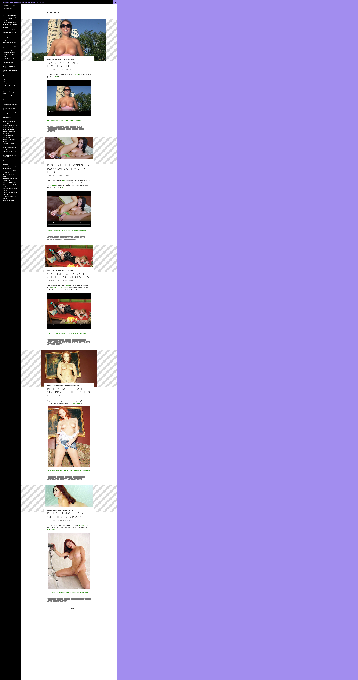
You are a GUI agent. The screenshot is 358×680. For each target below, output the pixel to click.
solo (81, 129)
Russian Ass (59, 385)
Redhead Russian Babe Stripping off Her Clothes (68, 390)
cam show (57, 342)
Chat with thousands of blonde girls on (66, 333)
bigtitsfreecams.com (67, 237)
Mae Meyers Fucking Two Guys (10, 96)
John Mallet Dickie (67, 69)
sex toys (67, 239)
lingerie (75, 342)
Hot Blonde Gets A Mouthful (10, 102)
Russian (75, 129)
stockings (51, 344)
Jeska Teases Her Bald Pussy (9, 182)
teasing (64, 601)
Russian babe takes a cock (9, 52)
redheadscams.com (79, 477)
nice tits (60, 598)
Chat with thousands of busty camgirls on (66, 230)
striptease (51, 131)
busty (79, 126)
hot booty (61, 477)
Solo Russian (70, 59)
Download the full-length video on (64, 120)
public (69, 129)
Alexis (50, 237)
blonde (68, 339)
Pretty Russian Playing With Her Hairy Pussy (65, 515)
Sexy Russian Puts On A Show (10, 85)
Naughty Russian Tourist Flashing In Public (67, 64)
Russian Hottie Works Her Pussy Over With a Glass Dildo (68, 168)
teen (70, 479)
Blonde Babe (51, 270)
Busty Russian (60, 59)
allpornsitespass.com (55, 126)
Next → (73, 609)
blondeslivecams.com (79, 339)
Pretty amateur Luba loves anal (10, 40)
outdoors (61, 129)
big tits (73, 126)
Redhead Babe (51, 385)
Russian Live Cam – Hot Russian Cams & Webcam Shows (23, 2)
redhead (68, 477)
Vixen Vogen (77, 479)
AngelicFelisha (53, 339)
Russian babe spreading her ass (10, 30)
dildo (82, 237)
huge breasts (52, 129)
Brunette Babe (51, 59)
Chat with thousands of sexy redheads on (69, 592)
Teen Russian (76, 385)
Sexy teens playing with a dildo (10, 50)
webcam (59, 344)
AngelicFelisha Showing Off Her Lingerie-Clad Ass (68, 275)
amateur (66, 126)
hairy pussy (52, 477)
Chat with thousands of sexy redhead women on (69, 470)
